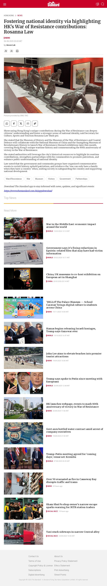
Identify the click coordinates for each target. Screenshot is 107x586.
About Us (58, 556)
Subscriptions (34, 570)
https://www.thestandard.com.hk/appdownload (28, 190)
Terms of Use (34, 561)
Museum (39, 179)
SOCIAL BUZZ (52, 511)
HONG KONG (9, 15)
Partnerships (81, 179)
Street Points (60, 574)
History (51, 179)
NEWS (19, 15)
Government (65, 179)
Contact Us (33, 556)
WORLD (50, 231)
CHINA (49, 281)
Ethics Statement (62, 565)
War (28, 179)
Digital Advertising (36, 574)
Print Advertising (61, 570)
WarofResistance (14, 179)
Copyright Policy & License (40, 565)
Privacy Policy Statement (65, 561)
